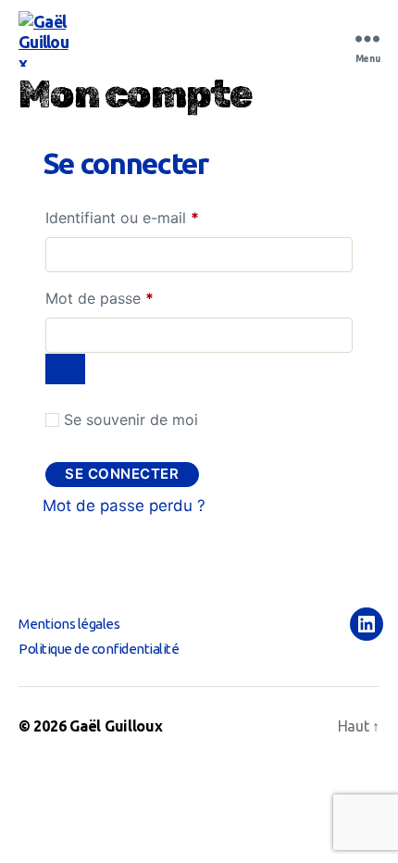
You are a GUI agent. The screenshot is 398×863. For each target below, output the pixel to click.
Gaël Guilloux (116, 726)
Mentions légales (69, 624)
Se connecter (122, 473)
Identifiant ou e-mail (160, 217)
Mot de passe (137, 297)
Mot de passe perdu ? (124, 505)
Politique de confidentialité (99, 649)
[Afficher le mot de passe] (65, 369)
